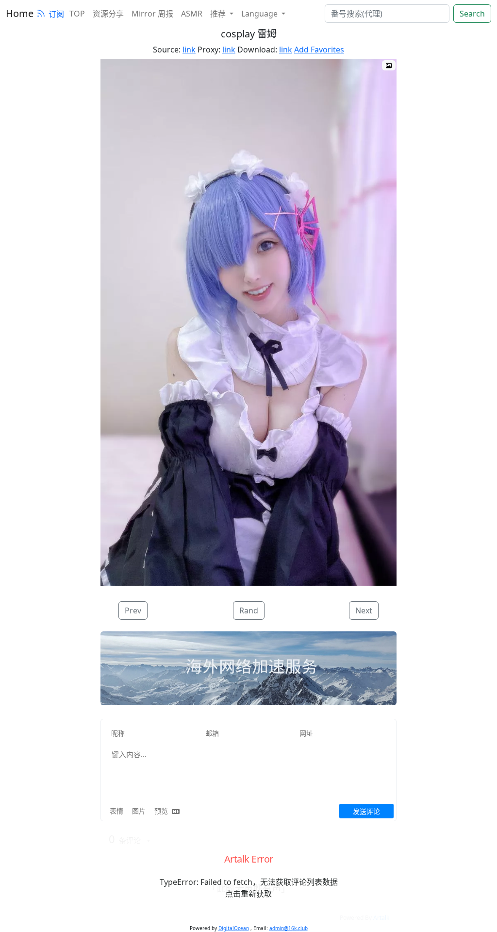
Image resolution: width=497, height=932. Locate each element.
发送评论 (366, 811)
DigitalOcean (233, 928)
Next (363, 610)
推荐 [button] (219, 13)
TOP (77, 13)
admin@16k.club (288, 928)
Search (472, 13)
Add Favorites (319, 49)
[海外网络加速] (248, 668)
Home (19, 13)
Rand (248, 610)
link (189, 49)
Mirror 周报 (152, 13)
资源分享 (108, 13)
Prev (133, 610)
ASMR (191, 13)
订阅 (56, 14)
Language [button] (260, 13)
